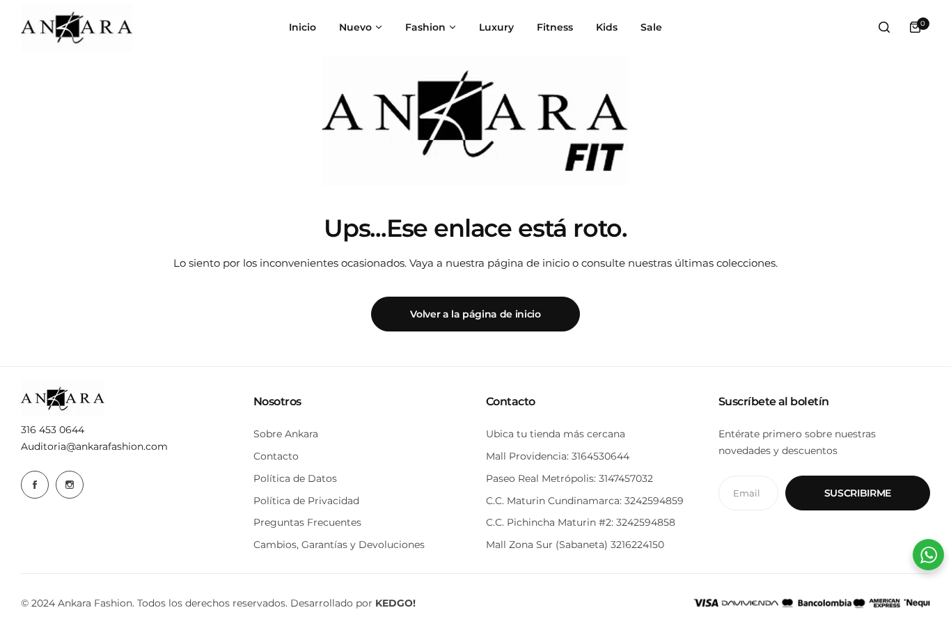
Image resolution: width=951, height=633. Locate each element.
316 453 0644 (52, 429)
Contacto (276, 456)
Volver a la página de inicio (475, 314)
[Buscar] (884, 27)
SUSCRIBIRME (857, 493)
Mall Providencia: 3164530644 (557, 456)
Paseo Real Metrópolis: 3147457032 (569, 478)
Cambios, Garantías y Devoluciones (339, 544)
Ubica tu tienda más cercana (555, 434)
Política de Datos (295, 478)
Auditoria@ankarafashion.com (94, 446)
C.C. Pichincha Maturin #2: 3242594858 (580, 522)
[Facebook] (35, 485)
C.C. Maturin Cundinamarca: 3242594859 (585, 500)
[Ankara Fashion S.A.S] (76, 27)
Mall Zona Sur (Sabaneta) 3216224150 (575, 544)
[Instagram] (70, 485)
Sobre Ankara (285, 434)
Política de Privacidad (306, 500)
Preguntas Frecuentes (307, 522)
